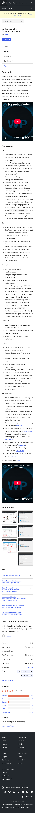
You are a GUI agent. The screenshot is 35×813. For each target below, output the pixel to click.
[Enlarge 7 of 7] (31, 555)
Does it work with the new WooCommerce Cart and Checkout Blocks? (10, 589)
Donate (21, 760)
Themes (21, 741)
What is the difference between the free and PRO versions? (13, 606)
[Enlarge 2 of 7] (14, 528)
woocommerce (28, 675)
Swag (21, 763)
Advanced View (7, 680)
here (18, 460)
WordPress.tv (7, 763)
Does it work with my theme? (12, 576)
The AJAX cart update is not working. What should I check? (12, 613)
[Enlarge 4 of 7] (31, 513)
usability (30, 671)
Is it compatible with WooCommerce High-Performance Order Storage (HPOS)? (14, 598)
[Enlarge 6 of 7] (31, 541)
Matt (4, 773)
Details (6, 47)
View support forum (8, 726)
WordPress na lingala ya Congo (17, 787)
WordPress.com (8, 769)
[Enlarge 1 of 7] (14, 513)
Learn (4, 753)
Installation (7, 56)
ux (21, 675)
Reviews (7, 51)
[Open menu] (32, 3)
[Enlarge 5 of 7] (31, 527)
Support (6, 66)
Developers (6, 760)
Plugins (20, 744)
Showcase (22, 737)
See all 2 (30, 667)
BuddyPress (7, 779)
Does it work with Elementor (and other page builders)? (11, 582)
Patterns (21, 747)
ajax (19, 671)
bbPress (5, 776)
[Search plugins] (22, 21)
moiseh (6, 34)
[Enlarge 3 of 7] (14, 542)
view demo (19, 426)
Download (6, 39)
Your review (6, 712)
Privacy (4, 747)
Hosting (4, 744)
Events (20, 757)
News (4, 741)
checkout (23, 671)
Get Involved (22, 753)
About (4, 737)
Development (8, 61)
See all (31, 712)
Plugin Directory (7, 8)
